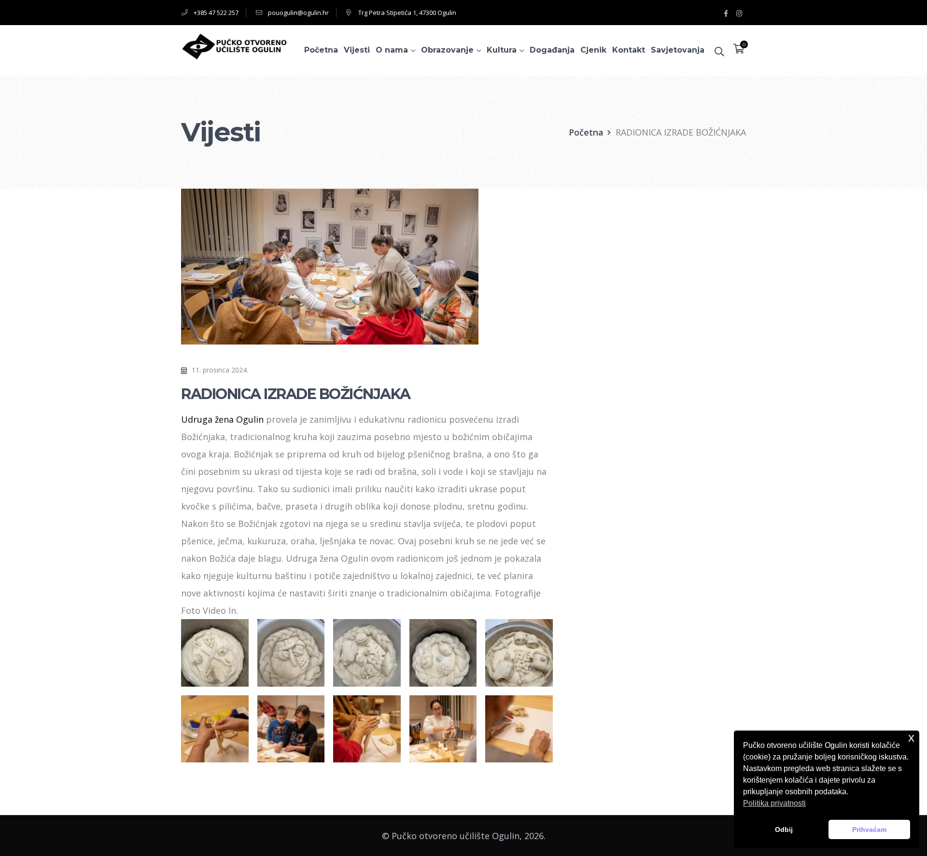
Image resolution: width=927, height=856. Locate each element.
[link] (222, 419)
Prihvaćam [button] (869, 829)
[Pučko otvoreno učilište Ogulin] (234, 45)
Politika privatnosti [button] (774, 803)
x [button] (911, 737)
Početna (586, 132)
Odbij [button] (784, 829)
